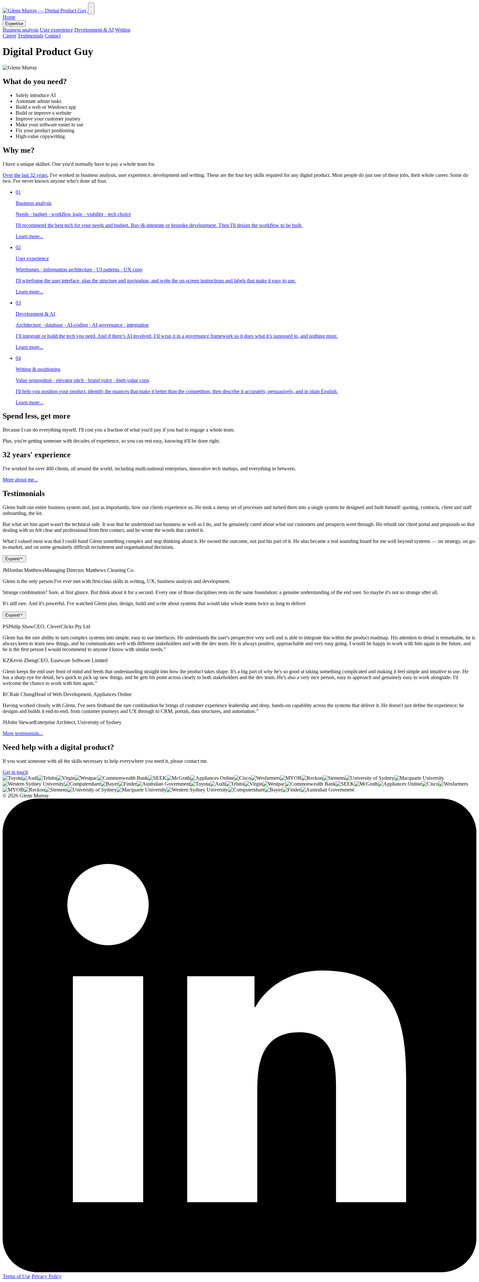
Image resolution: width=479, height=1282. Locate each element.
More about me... (20, 479)
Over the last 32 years (25, 175)
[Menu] (91, 8)
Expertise (14, 23)
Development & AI (94, 30)
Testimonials (30, 35)
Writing (122, 30)
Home (9, 17)
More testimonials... (23, 733)
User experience (56, 30)
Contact (53, 35)
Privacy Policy (47, 1276)
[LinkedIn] (239, 1270)
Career (9, 35)
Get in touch (15, 772)
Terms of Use (16, 1276)
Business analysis (20, 30)
